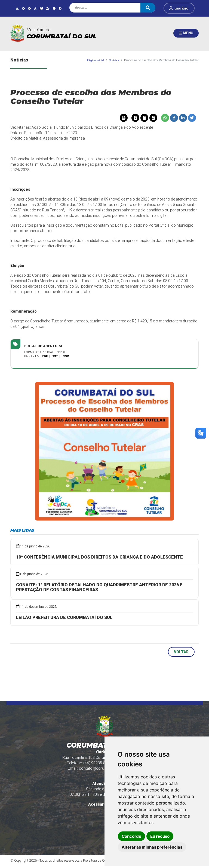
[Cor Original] (54, 8)
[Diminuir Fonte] (29, 8)
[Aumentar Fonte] (23, 8)
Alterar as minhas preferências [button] (152, 847)
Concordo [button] (131, 836)
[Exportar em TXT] (144, 118)
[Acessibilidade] (17, 8)
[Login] (171, 8)
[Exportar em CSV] (153, 118)
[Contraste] (60, 8)
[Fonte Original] (35, 8)
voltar (181, 652)
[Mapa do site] (41, 8)
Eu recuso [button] (160, 836)
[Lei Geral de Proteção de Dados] (47, 8)
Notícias (114, 60)
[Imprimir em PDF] (135, 118)
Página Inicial (95, 60)
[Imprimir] (123, 118)
